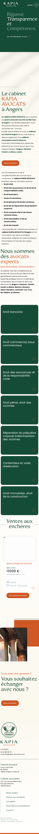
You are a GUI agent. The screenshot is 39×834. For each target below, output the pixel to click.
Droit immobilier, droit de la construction (18, 494)
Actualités (10, 801)
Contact (10, 810)
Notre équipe (12, 793)
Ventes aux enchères (15, 797)
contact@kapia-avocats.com (13, 754)
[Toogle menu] (36, 5)
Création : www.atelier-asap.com (12, 821)
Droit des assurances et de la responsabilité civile (19, 375)
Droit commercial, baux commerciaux (19, 343)
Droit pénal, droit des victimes (17, 404)
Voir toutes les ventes (18, 595)
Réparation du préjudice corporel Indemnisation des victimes (19, 436)
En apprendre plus (17, 36)
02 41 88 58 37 (6, 752)
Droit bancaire (12, 312)
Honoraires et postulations (18, 806)
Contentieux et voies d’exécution (17, 464)
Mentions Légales (6, 818)
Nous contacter (10, 163)
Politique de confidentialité (9, 820)
